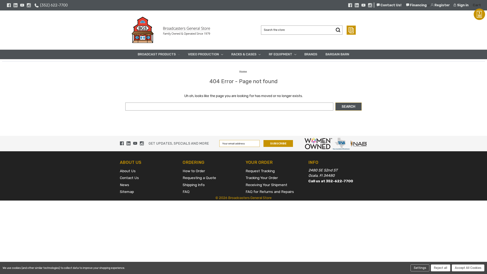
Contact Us (129, 178)
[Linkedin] (16, 5)
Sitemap (127, 192)
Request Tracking (260, 171)
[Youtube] (22, 5)
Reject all (440, 268)
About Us (128, 171)
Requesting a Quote (199, 178)
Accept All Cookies (468, 268)
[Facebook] (9, 5)
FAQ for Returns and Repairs (270, 192)
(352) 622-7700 (54, 5)
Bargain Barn (337, 54)
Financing (418, 5)
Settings (420, 268)
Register (442, 5)
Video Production (203, 54)
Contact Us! (390, 5)
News (124, 185)
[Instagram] (29, 5)
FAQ (186, 192)
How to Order (194, 171)
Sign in (462, 5)
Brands (310, 54)
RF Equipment (280, 54)
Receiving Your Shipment (266, 185)
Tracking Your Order (262, 178)
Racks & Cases (243, 54)
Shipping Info (194, 185)
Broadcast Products (157, 54)
